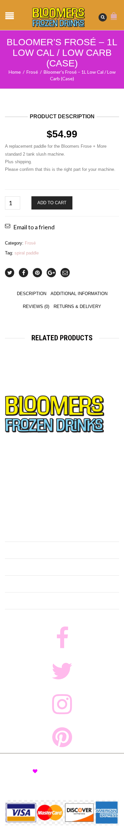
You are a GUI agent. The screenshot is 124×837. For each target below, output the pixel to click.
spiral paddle (27, 252)
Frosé (32, 72)
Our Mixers (24, 551)
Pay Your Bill (92, 777)
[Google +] (51, 272)
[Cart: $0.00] (114, 12)
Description (31, 293)
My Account (50, 777)
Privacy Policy (19, 777)
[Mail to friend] (65, 272)
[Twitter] (9, 272)
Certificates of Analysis (42, 585)
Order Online (27, 534)
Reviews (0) (36, 306)
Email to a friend (34, 227)
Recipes (18, 568)
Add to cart (51, 202)
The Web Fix (59, 771)
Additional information (79, 293)
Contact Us (24, 601)
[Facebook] (23, 272)
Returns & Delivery (77, 306)
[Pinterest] (37, 272)
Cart (70, 777)
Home (15, 72)
